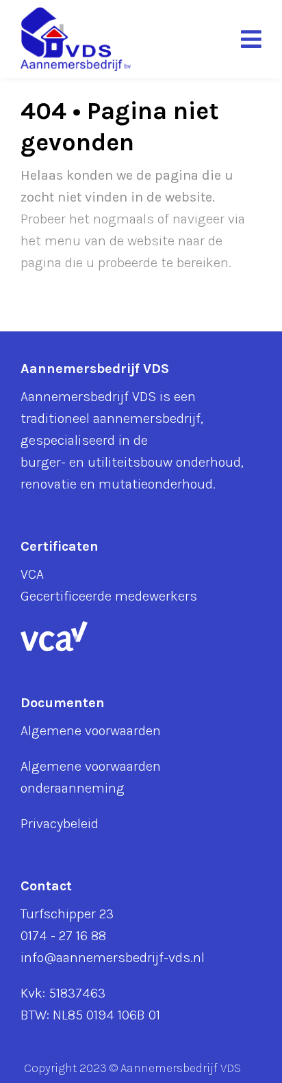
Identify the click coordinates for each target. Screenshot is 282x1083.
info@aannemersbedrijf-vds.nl (113, 957)
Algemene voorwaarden (91, 731)
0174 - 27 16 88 (63, 936)
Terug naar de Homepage (109, 302)
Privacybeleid (60, 824)
